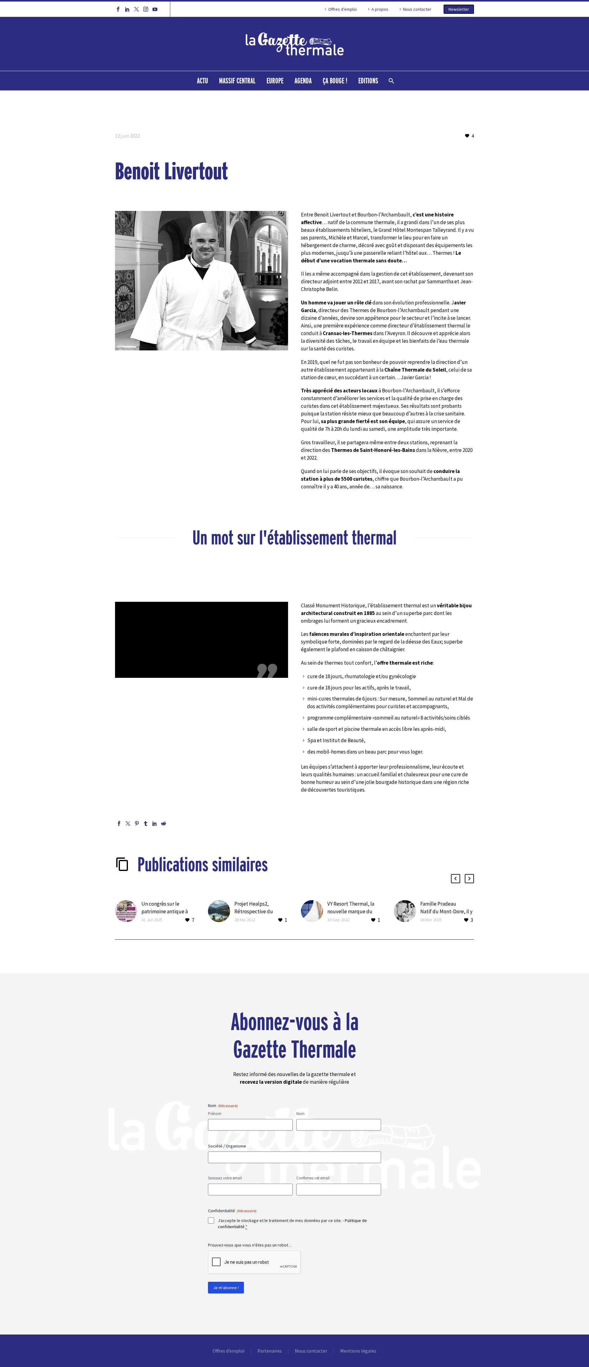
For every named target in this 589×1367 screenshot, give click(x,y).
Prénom (214, 1113)
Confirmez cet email (312, 1178)
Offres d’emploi (342, 9)
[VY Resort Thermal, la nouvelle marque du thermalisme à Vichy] (314, 912)
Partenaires (269, 1351)
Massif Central (237, 80)
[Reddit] (163, 823)
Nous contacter (417, 9)
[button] (455, 878)
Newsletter (458, 9)
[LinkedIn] (127, 9)
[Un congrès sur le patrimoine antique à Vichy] (128, 912)
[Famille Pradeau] (407, 912)
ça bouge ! (335, 80)
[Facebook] (118, 9)
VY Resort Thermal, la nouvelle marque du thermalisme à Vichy (350, 911)
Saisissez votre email (225, 1178)
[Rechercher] (391, 80)
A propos (379, 9)
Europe (275, 80)
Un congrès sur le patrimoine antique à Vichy (164, 911)
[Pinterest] (136, 823)
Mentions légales (358, 1351)
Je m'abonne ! (226, 1287)
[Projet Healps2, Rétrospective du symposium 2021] (221, 912)
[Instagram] (145, 9)
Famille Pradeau (438, 903)
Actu (202, 80)
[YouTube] (155, 9)
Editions (368, 80)
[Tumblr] (145, 823)
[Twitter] (136, 9)
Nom (300, 1113)
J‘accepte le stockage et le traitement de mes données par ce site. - (292, 1223)
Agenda (303, 80)
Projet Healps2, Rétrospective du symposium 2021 (253, 911)
